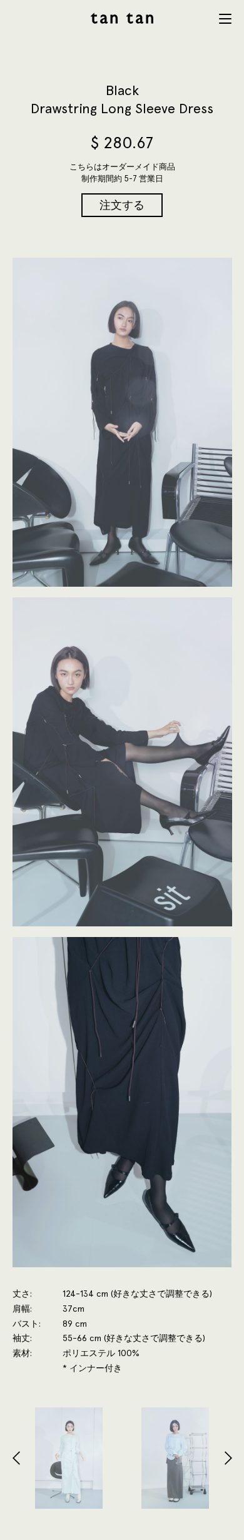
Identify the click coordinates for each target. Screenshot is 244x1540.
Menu (225, 18)
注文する (122, 204)
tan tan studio (122, 18)
